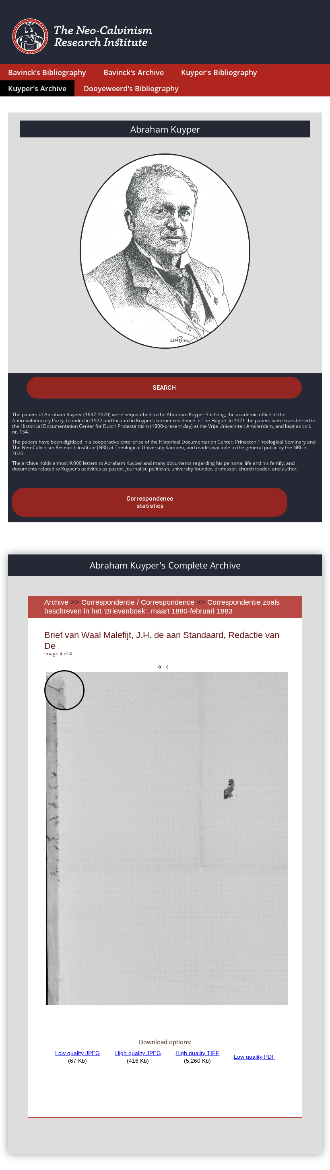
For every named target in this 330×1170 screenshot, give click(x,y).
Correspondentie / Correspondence (137, 602)
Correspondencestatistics (149, 502)
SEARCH (164, 387)
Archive (56, 602)
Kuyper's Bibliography (219, 72)
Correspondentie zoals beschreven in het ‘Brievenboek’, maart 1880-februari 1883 (162, 606)
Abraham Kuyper (165, 129)
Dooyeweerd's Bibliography (131, 88)
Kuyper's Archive (37, 88)
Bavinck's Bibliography (47, 72)
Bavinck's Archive (133, 72)
